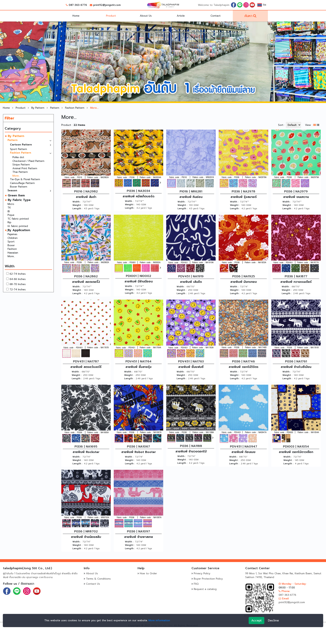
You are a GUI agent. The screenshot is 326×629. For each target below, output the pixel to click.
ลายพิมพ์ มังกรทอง (243, 282)
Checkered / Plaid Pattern (28, 161)
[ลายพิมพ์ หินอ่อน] (191, 154)
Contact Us (93, 584)
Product (111, 16)
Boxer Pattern (18, 186)
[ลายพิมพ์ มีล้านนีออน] (138, 239)
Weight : (77, 205)
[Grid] (315, 125)
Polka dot (18, 157)
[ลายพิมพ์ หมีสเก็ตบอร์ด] (138, 154)
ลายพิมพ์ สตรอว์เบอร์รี (85, 367)
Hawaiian (13, 253)
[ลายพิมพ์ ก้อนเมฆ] (243, 409)
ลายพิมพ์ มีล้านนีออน (139, 281)
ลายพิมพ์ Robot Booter (138, 452)
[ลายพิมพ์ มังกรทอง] (243, 239)
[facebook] (233, 5)
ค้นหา (248, 15)
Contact (216, 16)
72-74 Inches (18, 289)
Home (75, 16)
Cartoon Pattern (21, 144)
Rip (9, 222)
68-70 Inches (18, 284)
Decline (273, 620)
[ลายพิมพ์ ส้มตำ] (86, 154)
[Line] (239, 5)
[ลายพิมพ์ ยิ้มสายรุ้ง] (138, 324)
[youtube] (252, 5)
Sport (11, 241)
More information (159, 620)
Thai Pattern (20, 172)
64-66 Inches (18, 279)
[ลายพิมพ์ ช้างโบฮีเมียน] (296, 324)
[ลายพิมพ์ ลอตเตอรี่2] (86, 239)
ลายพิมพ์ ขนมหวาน (296, 197)
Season (12, 190)
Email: (285, 598)
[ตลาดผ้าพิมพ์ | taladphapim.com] (163, 5)
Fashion (12, 249)
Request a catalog (205, 589)
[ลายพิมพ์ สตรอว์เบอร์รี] (86, 324)
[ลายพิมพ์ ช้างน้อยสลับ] (86, 494)
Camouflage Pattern (22, 183)
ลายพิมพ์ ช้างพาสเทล (138, 537)
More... (16, 176)
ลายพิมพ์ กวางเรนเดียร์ (296, 282)
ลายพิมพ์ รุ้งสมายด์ (244, 197)
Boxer (11, 245)
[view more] (160, 182)
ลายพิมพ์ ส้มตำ (86, 197)
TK (9, 207)
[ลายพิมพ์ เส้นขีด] (191, 239)
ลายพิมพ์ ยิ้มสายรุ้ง (138, 367)
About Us (146, 16)
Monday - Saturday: (293, 584)
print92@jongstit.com (107, 5)
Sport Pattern (18, 149)
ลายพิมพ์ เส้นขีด (191, 282)
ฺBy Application (18, 230)
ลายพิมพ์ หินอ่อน (190, 197)
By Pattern (38, 108)
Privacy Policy (202, 573)
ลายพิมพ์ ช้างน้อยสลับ (86, 537)
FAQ (196, 584)
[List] (318, 125)
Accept (256, 620)
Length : (77, 208)
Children (13, 238)
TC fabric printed (18, 219)
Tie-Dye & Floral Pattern (25, 179)
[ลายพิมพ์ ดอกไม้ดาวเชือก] (296, 409)
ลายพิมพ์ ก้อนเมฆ (243, 452)
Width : (76, 201)
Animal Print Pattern (24, 168)
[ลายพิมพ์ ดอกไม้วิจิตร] (243, 324)
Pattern (55, 108)
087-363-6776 (78, 5)
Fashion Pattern (75, 108)
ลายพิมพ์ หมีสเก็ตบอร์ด (138, 196)
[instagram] (246, 5)
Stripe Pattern (21, 164)
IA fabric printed (18, 226)
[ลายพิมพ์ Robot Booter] (138, 409)
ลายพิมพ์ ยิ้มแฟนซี (191, 367)
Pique (11, 215)
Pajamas (12, 234)
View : (308, 125)
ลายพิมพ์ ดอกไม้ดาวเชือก (296, 452)
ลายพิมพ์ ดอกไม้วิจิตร (243, 367)
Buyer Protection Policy (208, 579)
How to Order (148, 573)
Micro (11, 204)
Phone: (285, 591)
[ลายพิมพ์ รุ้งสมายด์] (243, 154)
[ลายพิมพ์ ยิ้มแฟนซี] (191, 324)
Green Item (16, 195)
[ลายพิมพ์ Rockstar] (86, 409)
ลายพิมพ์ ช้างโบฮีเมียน (296, 367)
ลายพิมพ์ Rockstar (86, 452)
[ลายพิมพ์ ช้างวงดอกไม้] (191, 409)
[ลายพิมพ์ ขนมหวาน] (296, 154)
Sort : (281, 125)
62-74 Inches (18, 274)
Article (181, 16)
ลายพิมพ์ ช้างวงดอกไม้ (191, 451)
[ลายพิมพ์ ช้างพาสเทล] (138, 494)
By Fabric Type (19, 200)
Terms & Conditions (98, 579)
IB (9, 211)
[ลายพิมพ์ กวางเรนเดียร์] (296, 239)
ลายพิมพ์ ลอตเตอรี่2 (86, 282)
